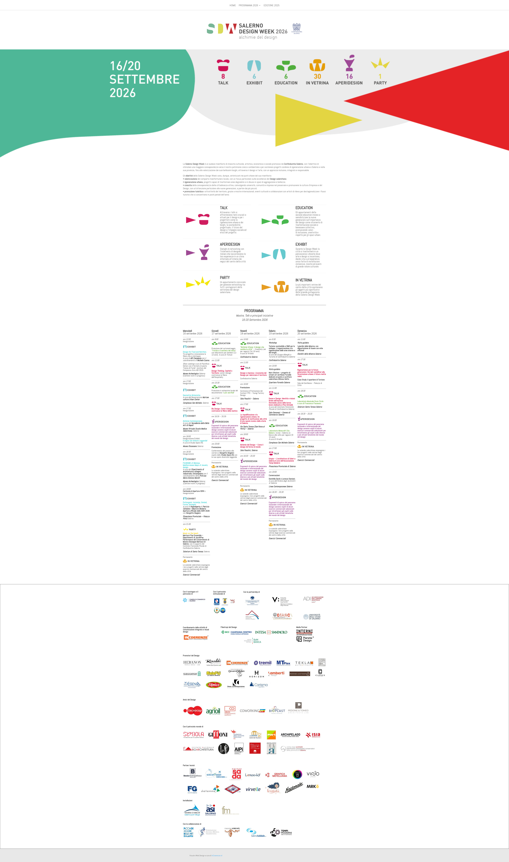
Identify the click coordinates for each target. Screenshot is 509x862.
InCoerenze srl (217, 855)
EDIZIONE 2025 (271, 5)
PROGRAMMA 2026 (248, 5)
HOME (233, 5)
